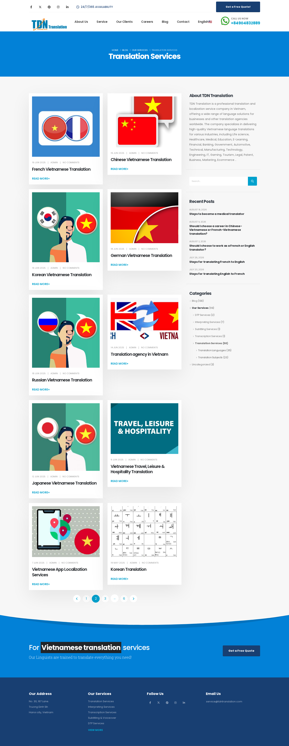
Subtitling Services (206, 329)
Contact (183, 22)
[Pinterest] (49, 7)
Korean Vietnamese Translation (61, 275)
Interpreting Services (207, 322)
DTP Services (202, 315)
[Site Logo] (48, 24)
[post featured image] (66, 126)
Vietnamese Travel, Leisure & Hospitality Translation (138, 469)
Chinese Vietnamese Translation (141, 159)
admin (54, 162)
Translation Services (208, 343)
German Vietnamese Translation (141, 255)
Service (102, 22)
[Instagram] (58, 7)
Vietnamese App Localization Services (59, 571)
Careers (147, 22)
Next (133, 599)
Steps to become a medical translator (216, 214)
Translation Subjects (210, 357)
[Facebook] (31, 7)
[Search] (252, 181)
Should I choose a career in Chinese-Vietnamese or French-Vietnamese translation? (215, 230)
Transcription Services (208, 336)
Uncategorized (201, 364)
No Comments (71, 162)
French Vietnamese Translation (61, 169)
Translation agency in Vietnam (139, 354)
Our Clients (124, 22)
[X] (40, 7)
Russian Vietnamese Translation (62, 380)
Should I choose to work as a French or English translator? (222, 248)
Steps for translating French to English (217, 262)
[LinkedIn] (67, 7)
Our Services (200, 308)
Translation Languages (212, 350)
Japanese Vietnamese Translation (64, 483)
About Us (81, 22)
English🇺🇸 (205, 22)
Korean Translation (128, 569)
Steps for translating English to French (217, 274)
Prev (77, 599)
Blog (165, 22)
